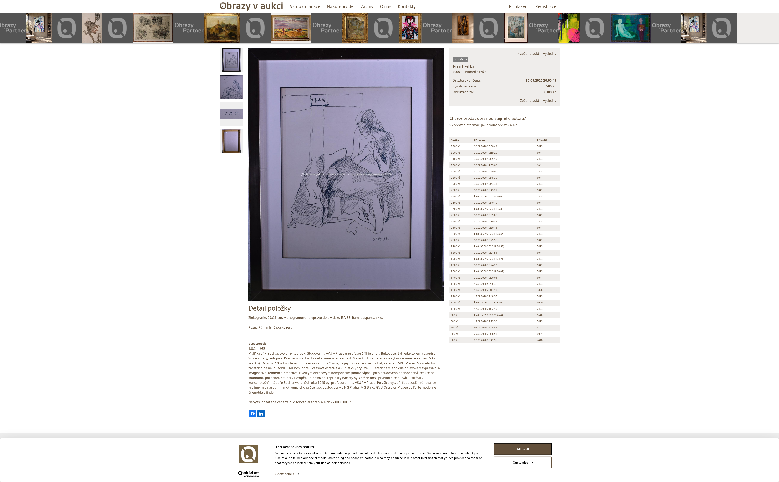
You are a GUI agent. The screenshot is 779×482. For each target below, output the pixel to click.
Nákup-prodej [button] (341, 6)
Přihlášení (519, 6)
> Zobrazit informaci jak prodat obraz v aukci (483, 125)
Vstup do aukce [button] (305, 6)
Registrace (545, 6)
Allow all (523, 449)
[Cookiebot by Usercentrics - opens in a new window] (248, 474)
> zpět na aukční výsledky (537, 53)
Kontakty (407, 6)
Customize (520, 462)
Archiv (367, 6)
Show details (284, 474)
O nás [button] (385, 6)
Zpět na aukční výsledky (538, 100)
